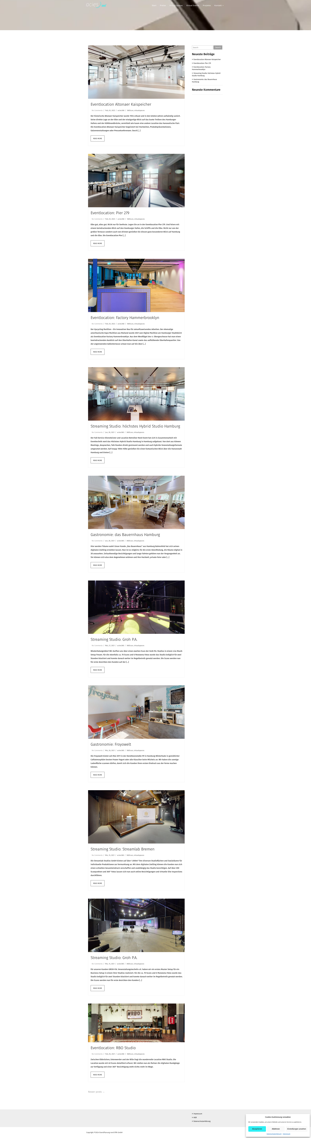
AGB (195, 1117)
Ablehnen (276, 1129)
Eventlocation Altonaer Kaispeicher (121, 104)
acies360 (121, 110)
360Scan (130, 110)
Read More (97, 139)
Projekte (207, 5)
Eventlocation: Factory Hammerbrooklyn (125, 317)
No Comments (97, 110)
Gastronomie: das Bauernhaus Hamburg (125, 534)
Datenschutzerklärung (274, 1134)
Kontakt (218, 5)
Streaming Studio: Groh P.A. (114, 639)
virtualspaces (139, 110)
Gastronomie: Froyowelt (111, 744)
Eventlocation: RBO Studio (113, 1048)
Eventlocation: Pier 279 (110, 213)
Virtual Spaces (176, 5)
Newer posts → (96, 1091)
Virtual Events (192, 5)
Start (154, 5)
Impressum (286, 1134)
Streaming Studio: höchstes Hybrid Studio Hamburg (135, 426)
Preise (163, 5)
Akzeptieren (257, 1129)
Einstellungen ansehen (296, 1129)
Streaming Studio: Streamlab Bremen (123, 849)
